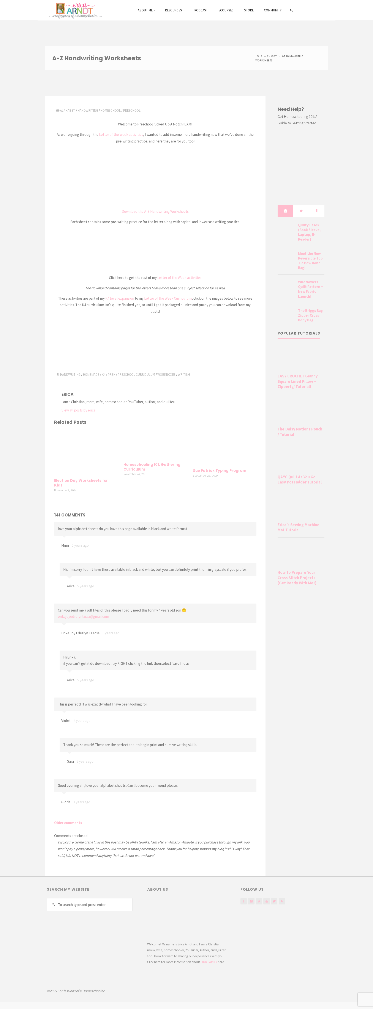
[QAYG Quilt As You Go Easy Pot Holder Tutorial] (301, 459)
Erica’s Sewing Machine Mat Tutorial (298, 527)
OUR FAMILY (209, 962)
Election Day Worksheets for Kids (81, 483)
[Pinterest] (259, 901)
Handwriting (87, 110)
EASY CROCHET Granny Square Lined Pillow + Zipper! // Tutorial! (298, 381)
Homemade (91, 374)
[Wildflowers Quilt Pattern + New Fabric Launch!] (286, 287)
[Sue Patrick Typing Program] (224, 447)
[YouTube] (266, 901)
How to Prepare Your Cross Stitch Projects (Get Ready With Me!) (297, 577)
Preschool (132, 110)
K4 (103, 374)
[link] (291, 10)
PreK (111, 374)
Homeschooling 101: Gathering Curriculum (151, 467)
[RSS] (282, 901)
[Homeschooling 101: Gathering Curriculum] (155, 444)
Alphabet (270, 56)
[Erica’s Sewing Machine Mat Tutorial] (301, 507)
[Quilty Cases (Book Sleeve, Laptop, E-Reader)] (286, 230)
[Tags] (316, 210)
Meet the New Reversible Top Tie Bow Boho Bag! (310, 260)
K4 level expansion (119, 298)
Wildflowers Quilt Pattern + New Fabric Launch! (310, 289)
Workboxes (166, 374)
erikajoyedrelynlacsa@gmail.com (83, 616)
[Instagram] (251, 901)
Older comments (68, 822)
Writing (184, 374)
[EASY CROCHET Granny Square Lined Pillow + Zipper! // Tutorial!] (301, 358)
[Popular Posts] (301, 210)
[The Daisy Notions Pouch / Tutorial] (301, 411)
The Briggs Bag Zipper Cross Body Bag (310, 315)
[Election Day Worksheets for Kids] (86, 452)
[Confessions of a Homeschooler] (75, 10)
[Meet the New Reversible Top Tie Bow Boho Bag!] (286, 258)
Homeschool (110, 110)
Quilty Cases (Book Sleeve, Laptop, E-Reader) (309, 232)
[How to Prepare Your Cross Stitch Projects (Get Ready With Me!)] (301, 554)
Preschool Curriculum (136, 374)
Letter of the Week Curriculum (168, 298)
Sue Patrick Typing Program (219, 470)
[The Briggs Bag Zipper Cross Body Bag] (286, 315)
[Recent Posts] (285, 210)
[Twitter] (274, 901)
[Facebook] (243, 901)
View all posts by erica (78, 410)
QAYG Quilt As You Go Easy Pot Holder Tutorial (300, 479)
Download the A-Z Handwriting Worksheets (155, 211)
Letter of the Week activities (121, 134)
